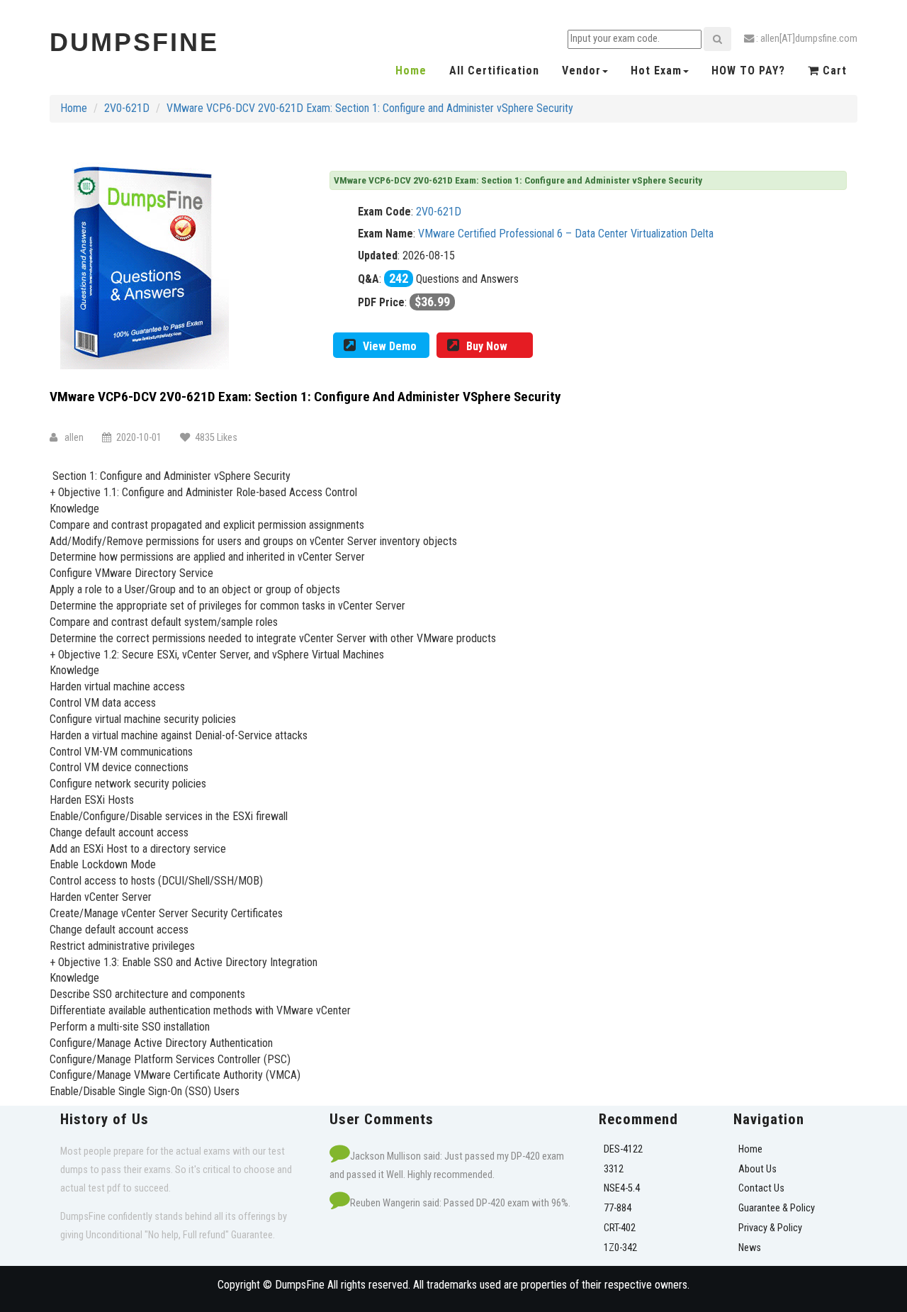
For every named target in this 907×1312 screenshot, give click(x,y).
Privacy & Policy (770, 1228)
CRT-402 (620, 1228)
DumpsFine (134, 42)
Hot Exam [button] (656, 70)
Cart (833, 70)
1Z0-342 (620, 1248)
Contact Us (761, 1188)
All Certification (494, 70)
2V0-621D (127, 108)
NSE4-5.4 (622, 1188)
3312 (614, 1169)
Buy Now (486, 346)
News (749, 1248)
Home (411, 70)
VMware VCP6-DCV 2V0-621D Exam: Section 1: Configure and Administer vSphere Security (370, 108)
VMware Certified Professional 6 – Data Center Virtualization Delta (566, 233)
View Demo (390, 346)
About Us (757, 1169)
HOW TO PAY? (748, 70)
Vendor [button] (581, 70)
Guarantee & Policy (776, 1208)
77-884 (617, 1208)
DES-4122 (623, 1149)
